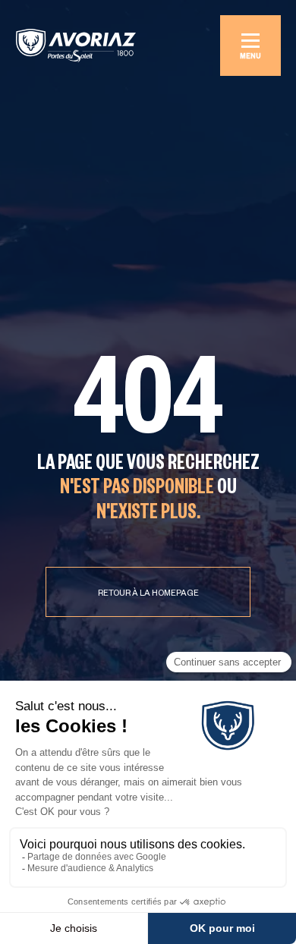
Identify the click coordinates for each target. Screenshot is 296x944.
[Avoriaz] (76, 45)
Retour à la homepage (148, 594)
